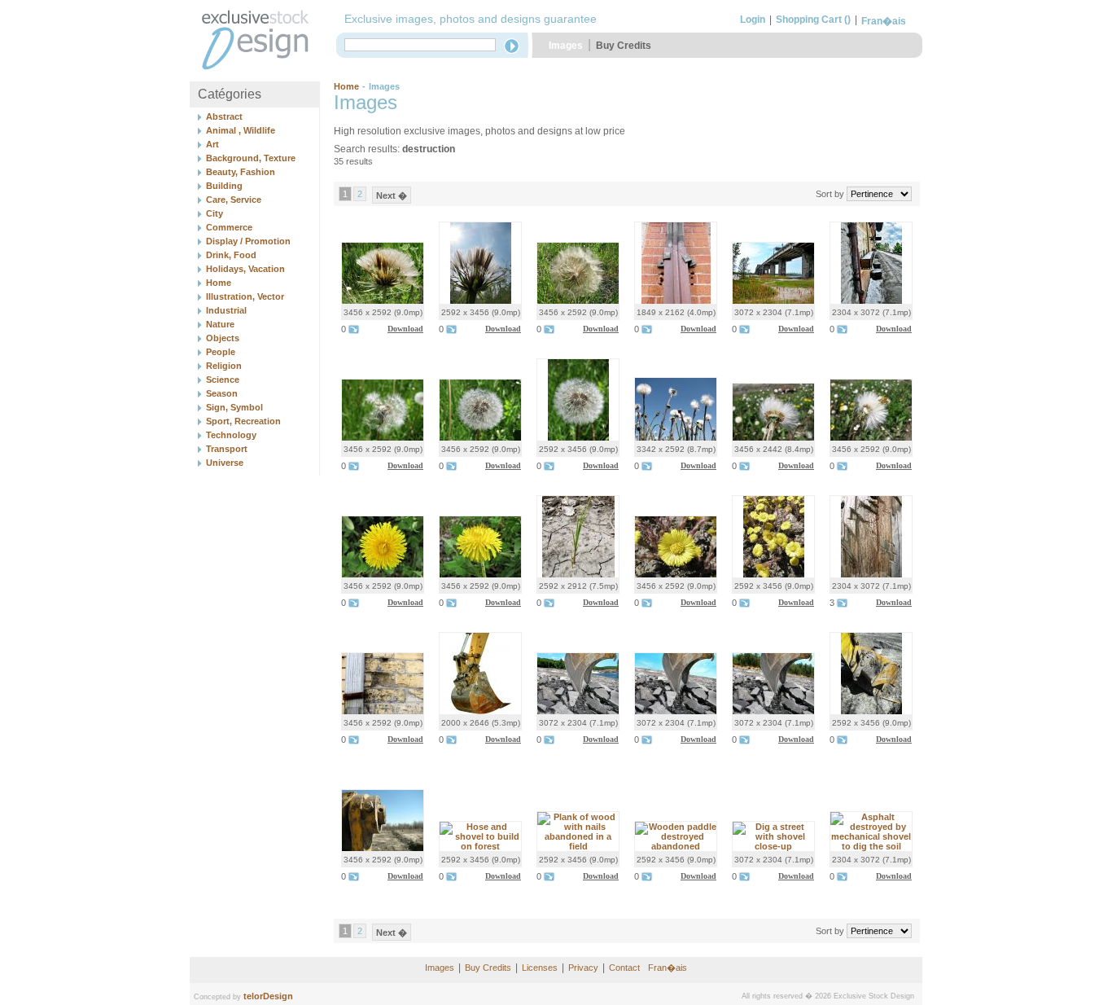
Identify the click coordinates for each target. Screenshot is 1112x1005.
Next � (391, 195)
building (224, 186)
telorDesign (268, 996)
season (222, 393)
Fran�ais (883, 21)
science (222, 379)
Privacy (583, 967)
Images (566, 45)
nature (220, 324)
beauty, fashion (240, 172)
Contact (624, 967)
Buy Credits (623, 45)
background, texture (251, 158)
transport (226, 449)
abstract (224, 116)
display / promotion (248, 241)
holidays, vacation (245, 269)
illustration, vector (245, 296)
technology (231, 435)
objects (222, 338)
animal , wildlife (240, 130)
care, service (233, 199)
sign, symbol (234, 407)
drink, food (231, 255)
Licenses (540, 967)
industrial (226, 310)
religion (224, 366)
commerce (229, 227)
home (218, 282)
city (214, 213)
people (220, 352)
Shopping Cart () (813, 19)
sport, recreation (243, 421)
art (212, 144)
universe (224, 462)
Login (752, 19)
